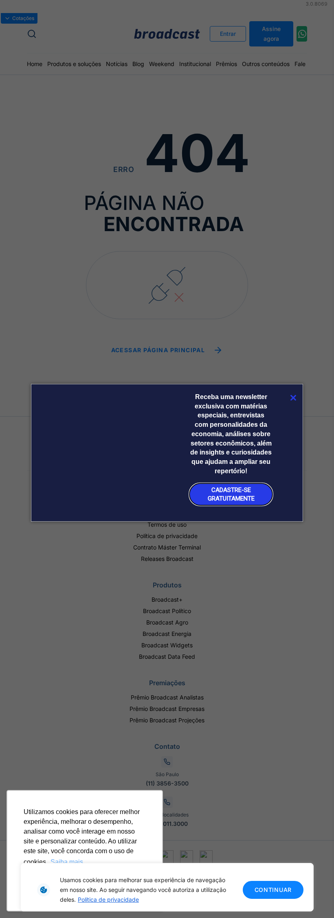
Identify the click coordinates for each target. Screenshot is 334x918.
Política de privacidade (108, 899)
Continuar (273, 889)
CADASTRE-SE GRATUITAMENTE (231, 494)
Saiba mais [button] (67, 861)
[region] (167, 887)
